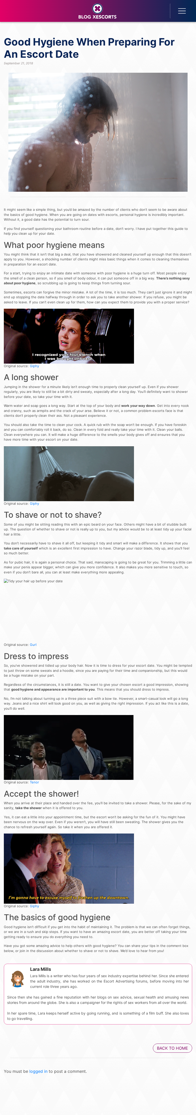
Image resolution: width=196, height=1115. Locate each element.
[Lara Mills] (17, 977)
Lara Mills (40, 969)
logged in (38, 1071)
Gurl (33, 645)
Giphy (34, 366)
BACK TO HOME (172, 1048)
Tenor (34, 782)
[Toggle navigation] (179, 11)
